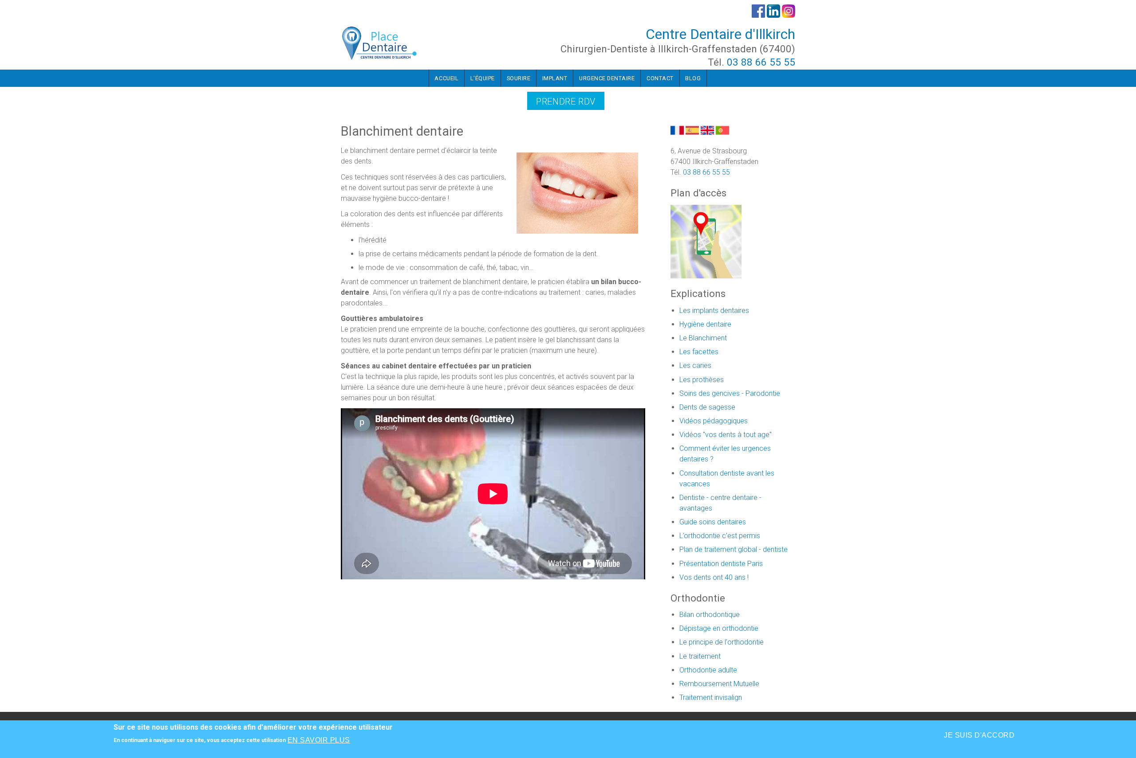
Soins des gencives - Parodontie (729, 393)
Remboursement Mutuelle (719, 684)
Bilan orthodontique (709, 614)
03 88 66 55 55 (761, 62)
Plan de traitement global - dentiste (733, 549)
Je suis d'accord (979, 735)
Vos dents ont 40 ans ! (714, 577)
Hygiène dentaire (705, 324)
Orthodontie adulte (708, 670)
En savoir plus (319, 740)
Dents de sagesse (707, 407)
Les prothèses (701, 379)
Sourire (519, 78)
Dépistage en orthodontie (718, 628)
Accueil (446, 78)
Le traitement (700, 656)
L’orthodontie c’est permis (719, 535)
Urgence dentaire (607, 78)
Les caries (695, 365)
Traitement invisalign (710, 697)
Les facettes (698, 352)
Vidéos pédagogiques (713, 421)
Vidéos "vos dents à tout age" (725, 434)
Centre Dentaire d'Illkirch (720, 34)
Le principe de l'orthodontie (721, 642)
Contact (660, 78)
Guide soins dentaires (712, 522)
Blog (693, 78)
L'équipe (482, 78)
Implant (555, 78)
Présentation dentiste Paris (721, 563)
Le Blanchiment (703, 338)
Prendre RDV (566, 101)
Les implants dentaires (714, 310)
